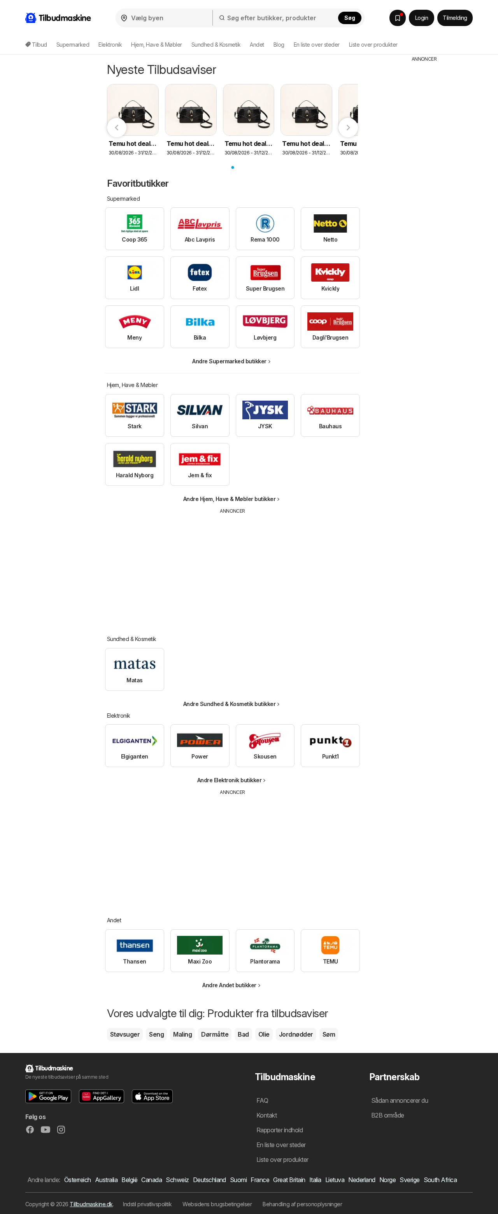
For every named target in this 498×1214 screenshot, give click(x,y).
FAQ (262, 1100)
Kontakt (266, 1115)
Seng (156, 1034)
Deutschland (209, 1180)
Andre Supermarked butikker (229, 361)
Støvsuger (125, 1034)
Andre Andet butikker (229, 985)
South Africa (440, 1180)
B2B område (387, 1115)
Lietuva (334, 1180)
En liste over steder (317, 44)
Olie (264, 1034)
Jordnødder (296, 1034)
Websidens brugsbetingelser (217, 1204)
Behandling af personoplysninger (302, 1204)
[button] (48, 1096)
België (129, 1180)
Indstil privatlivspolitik (147, 1204)
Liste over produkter (373, 44)
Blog (279, 44)
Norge (387, 1180)
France (260, 1180)
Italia (315, 1180)
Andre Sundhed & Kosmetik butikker (229, 704)
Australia (106, 1180)
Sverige (409, 1180)
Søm (329, 1034)
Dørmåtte (214, 1034)
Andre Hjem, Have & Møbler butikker (229, 499)
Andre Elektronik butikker (229, 780)
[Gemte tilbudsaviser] (397, 18)
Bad (243, 1034)
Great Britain (289, 1180)
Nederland (361, 1180)
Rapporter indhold (279, 1130)
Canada (151, 1180)
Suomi (238, 1180)
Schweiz (177, 1180)
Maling (182, 1034)
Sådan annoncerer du (399, 1100)
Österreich (77, 1180)
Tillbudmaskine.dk (91, 1204)
